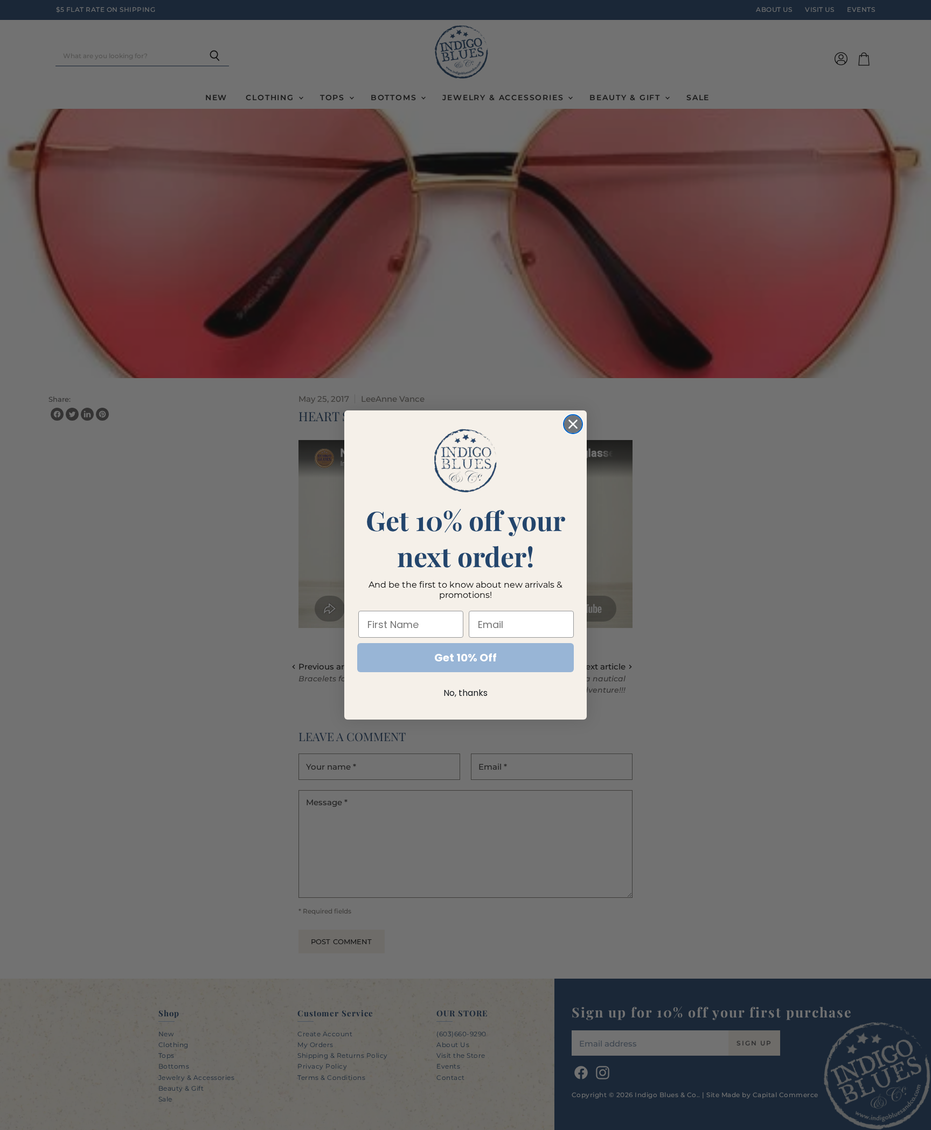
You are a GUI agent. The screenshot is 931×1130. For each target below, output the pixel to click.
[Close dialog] (573, 424)
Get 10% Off (465, 657)
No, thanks (465, 693)
